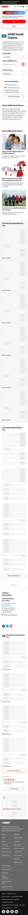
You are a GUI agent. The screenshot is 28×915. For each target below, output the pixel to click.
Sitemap (4, 893)
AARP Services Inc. (18, 862)
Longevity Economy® (7, 886)
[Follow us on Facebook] (3, 626)
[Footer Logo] (14, 823)
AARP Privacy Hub (11, 893)
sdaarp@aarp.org (14, 87)
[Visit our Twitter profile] (7, 626)
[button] (26, 7)
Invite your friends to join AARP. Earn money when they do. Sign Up (10, 2)
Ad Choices (22, 905)
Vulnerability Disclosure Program (10, 905)
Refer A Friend (17, 844)
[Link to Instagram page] (12, 911)
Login (20, 6)
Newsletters (17, 841)
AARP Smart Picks (6, 851)
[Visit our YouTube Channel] (11, 626)
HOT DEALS (8, 780)
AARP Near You (6, 855)
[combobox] (14, 64)
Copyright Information (7, 902)
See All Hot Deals (14, 788)
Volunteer (4, 841)
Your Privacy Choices (7, 908)
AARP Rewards (5, 848)
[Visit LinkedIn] (16, 911)
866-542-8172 (12, 85)
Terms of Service (6, 896)
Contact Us (17, 834)
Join (14, 21)
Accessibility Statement (17, 896)
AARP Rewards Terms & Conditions (10, 899)
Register (16, 6)
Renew (14, 26)
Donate (3, 837)
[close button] (26, 10)
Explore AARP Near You (10, 61)
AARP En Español (18, 837)
